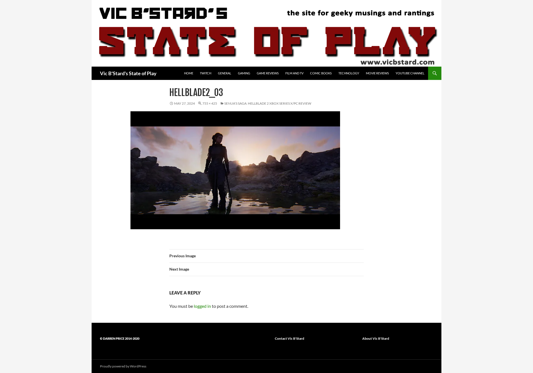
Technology (348, 73)
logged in (202, 306)
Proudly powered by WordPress (123, 366)
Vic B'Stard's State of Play (128, 73)
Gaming (244, 73)
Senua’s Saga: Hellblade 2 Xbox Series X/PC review (267, 103)
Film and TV (294, 73)
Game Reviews (268, 73)
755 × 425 (209, 103)
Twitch (205, 73)
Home (188, 73)
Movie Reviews (377, 73)
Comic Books (321, 73)
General (224, 73)
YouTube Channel (410, 73)
